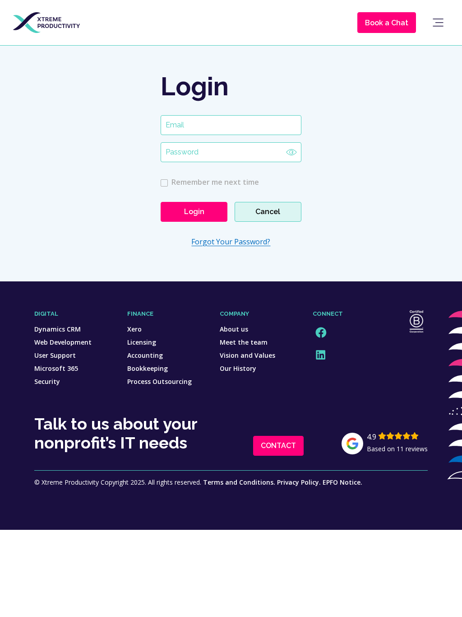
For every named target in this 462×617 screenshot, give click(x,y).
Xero (134, 329)
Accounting (145, 355)
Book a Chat (386, 23)
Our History (238, 368)
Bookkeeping (147, 368)
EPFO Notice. (342, 482)
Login (194, 211)
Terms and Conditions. (239, 482)
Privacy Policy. (299, 482)
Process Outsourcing (159, 381)
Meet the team (244, 342)
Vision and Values (247, 355)
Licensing (141, 342)
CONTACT (278, 445)
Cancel (267, 211)
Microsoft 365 (56, 368)
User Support (55, 355)
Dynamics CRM (57, 329)
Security (47, 381)
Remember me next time (215, 182)
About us (234, 329)
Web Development (63, 342)
